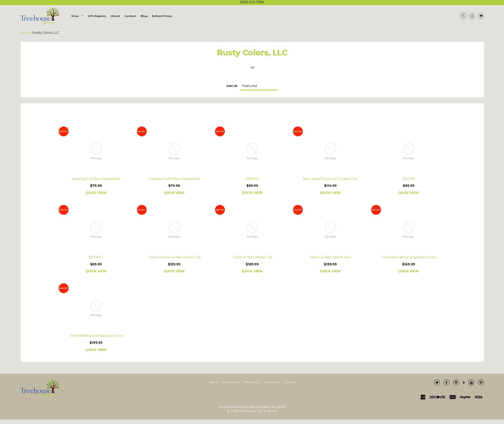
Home (25, 32)
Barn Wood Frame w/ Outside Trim (330, 179)
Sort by (231, 86)
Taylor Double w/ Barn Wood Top (174, 257)
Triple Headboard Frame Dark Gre (96, 336)
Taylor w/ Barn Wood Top (252, 257)
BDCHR (409, 179)
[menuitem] (77, 16)
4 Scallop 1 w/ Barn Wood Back (96, 179)
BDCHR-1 (96, 257)
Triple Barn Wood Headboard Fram (408, 257)
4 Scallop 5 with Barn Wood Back (174, 179)
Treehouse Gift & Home (257, 411)
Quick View (96, 193)
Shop (75, 16)
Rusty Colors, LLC (45, 32)
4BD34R (252, 179)
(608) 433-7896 (252, 2)
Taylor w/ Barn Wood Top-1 (330, 257)
